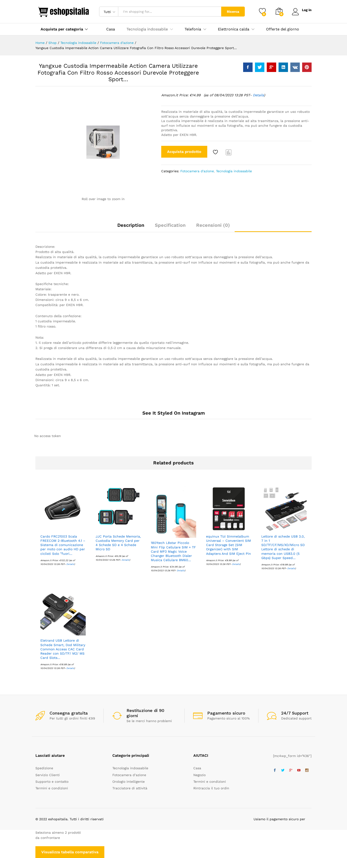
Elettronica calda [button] (233, 29)
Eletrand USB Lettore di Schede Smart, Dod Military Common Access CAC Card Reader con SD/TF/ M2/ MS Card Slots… (62, 649)
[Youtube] (299, 770)
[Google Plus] (291, 770)
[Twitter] (283, 770)
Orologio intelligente (128, 781)
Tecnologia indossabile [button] (147, 29)
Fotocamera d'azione (197, 171)
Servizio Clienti (47, 775)
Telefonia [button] (193, 29)
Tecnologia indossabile (234, 171)
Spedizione (44, 768)
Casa (110, 29)
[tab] (131, 227)
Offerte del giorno (282, 29)
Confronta (229, 152)
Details (258, 95)
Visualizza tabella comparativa (69, 852)
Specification (170, 225)
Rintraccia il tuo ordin (211, 788)
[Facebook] (275, 770)
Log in (307, 10)
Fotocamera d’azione (129, 775)
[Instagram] (307, 770)
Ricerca (233, 11)
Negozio (199, 775)
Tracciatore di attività (129, 788)
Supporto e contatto (51, 781)
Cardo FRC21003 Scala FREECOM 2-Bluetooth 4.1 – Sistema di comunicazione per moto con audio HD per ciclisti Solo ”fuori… (62, 544)
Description (130, 225)
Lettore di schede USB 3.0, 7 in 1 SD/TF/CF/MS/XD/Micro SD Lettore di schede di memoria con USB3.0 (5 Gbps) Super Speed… (283, 547)
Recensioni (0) (213, 225)
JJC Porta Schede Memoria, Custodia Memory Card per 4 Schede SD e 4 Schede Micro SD (118, 542)
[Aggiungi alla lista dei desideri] (216, 152)
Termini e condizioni (51, 788)
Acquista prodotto (184, 151)
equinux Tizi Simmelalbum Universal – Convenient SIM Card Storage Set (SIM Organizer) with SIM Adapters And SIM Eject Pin (228, 544)
